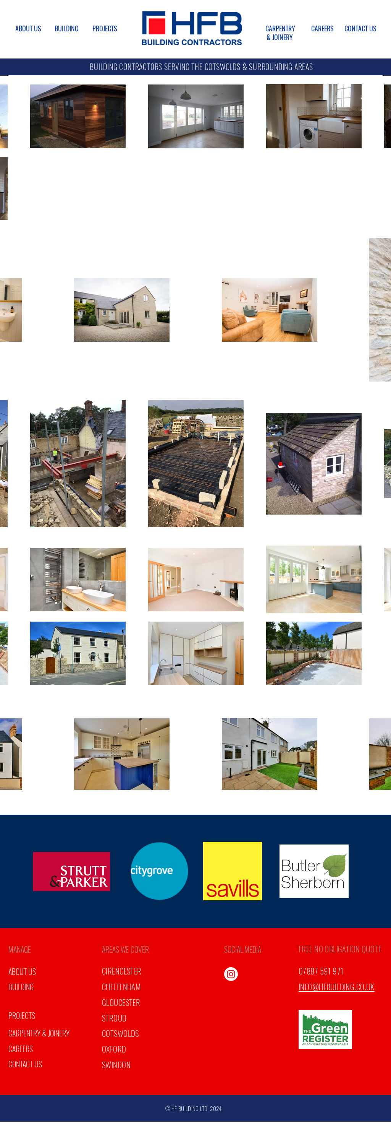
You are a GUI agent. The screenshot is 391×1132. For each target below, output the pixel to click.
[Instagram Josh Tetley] (231, 974)
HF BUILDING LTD (189, 1108)
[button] (28, 949)
